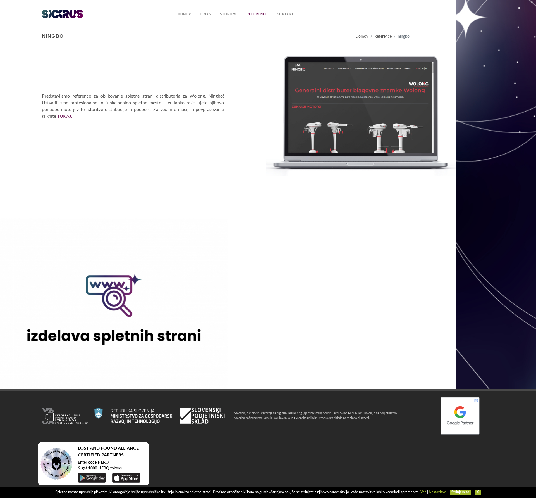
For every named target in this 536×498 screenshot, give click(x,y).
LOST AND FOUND (97, 448)
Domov (361, 36)
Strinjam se (460, 492)
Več (423, 492)
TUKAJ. (64, 116)
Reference (383, 36)
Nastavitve (437, 492)
